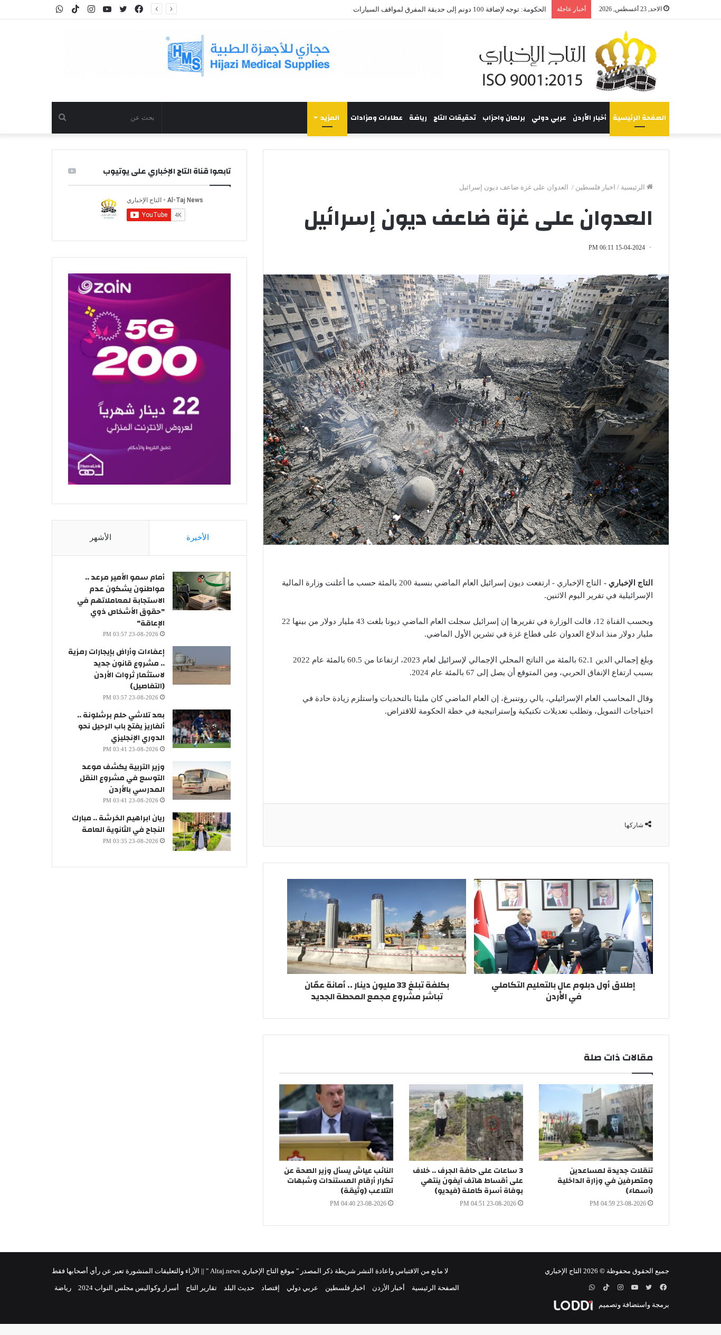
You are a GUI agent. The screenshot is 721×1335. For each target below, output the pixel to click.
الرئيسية (634, 187)
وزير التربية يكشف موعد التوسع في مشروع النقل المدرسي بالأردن (122, 778)
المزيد (329, 117)
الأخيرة (197, 537)
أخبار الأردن (589, 117)
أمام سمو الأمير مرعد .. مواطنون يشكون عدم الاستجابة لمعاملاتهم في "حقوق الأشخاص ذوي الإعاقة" (121, 600)
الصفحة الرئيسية (639, 117)
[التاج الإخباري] (571, 60)
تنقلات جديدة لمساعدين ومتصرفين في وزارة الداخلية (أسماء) (605, 1181)
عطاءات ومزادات (376, 117)
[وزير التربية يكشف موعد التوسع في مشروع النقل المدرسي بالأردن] (202, 780)
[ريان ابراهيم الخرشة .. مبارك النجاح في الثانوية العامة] (202, 831)
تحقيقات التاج (454, 117)
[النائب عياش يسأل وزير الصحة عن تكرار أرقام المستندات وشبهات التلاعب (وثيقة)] (336, 1122)
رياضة (418, 117)
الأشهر (100, 537)
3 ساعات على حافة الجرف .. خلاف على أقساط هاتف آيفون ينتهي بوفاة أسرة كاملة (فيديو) (468, 1181)
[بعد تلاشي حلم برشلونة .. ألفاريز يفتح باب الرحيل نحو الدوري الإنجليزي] (202, 728)
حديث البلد (239, 1288)
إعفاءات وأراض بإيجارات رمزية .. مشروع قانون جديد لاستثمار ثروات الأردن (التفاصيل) (116, 669)
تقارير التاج (201, 1288)
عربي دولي (549, 117)
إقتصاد (270, 1288)
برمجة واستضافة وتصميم (633, 1305)
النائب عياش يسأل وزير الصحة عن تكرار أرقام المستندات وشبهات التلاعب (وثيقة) (338, 1181)
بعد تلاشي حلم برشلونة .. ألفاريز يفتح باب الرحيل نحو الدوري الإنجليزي (121, 726)
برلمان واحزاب (503, 117)
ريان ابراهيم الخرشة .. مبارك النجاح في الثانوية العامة (118, 824)
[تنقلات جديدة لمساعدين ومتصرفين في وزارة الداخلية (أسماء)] (596, 1122)
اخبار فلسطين (595, 187)
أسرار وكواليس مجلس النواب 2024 (128, 1288)
